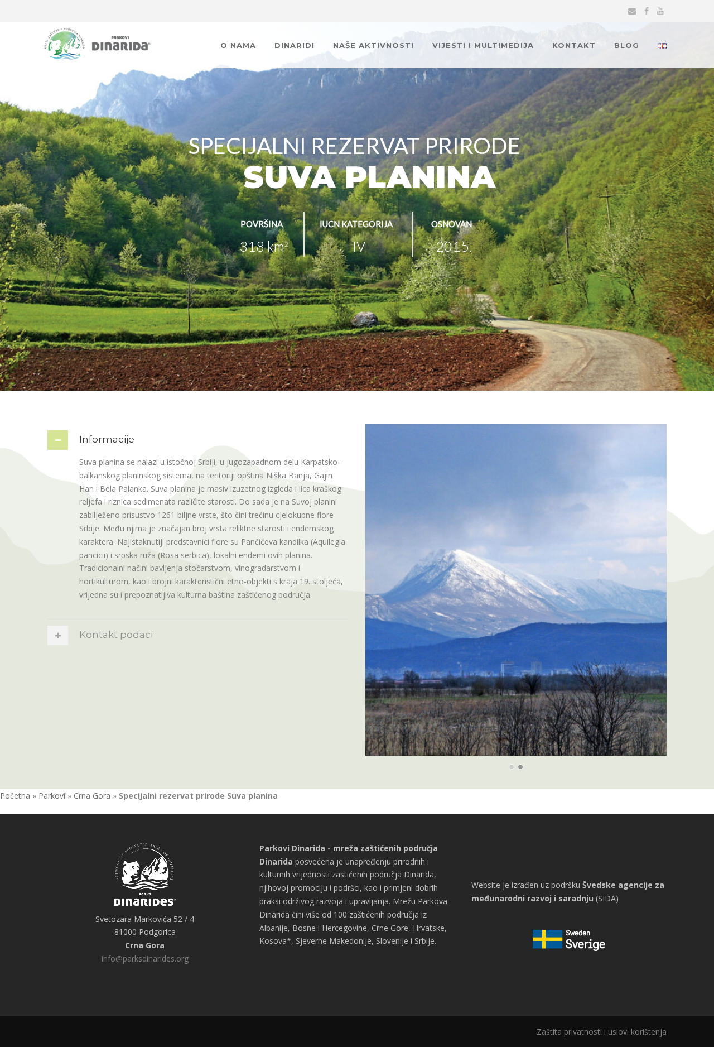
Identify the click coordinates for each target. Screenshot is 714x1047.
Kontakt (574, 45)
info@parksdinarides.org (145, 958)
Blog (626, 45)
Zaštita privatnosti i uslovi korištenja (602, 1031)
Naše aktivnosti (373, 45)
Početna (15, 795)
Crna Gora (92, 795)
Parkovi (51, 795)
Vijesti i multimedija (483, 45)
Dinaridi (294, 45)
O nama (238, 45)
